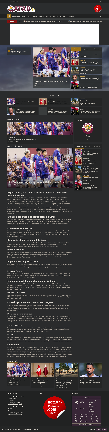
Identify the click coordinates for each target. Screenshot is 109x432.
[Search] (100, 16)
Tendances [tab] (97, 49)
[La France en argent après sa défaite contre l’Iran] (51, 62)
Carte (29, 16)
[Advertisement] (54, 34)
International (16, 16)
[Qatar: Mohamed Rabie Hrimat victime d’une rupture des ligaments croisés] (75, 78)
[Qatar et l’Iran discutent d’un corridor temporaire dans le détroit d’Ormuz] (43, 111)
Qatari (43, 85)
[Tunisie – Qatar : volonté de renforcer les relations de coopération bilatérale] (75, 62)
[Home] (9, 16)
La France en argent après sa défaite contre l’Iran (22, 139)
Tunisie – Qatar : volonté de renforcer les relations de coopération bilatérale (28, 21)
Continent (63, 16)
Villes (35, 16)
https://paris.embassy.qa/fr (15, 404)
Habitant (55, 16)
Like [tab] (87, 49)
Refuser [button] (98, 429)
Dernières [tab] (77, 49)
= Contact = (71, 16)
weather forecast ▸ (86, 424)
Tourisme (41, 16)
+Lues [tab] (88, 146)
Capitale (48, 16)
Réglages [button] (92, 429)
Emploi (24, 16)
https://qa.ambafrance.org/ (15, 414)
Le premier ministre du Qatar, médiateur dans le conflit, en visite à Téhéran (90, 187)
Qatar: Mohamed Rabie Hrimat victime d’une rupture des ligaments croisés (90, 179)
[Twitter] (88, 139)
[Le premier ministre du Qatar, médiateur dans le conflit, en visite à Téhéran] (75, 85)
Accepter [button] (104, 429)
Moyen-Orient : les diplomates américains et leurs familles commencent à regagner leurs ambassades (78, 21)
